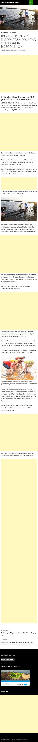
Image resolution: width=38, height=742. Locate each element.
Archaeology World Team (17, 50)
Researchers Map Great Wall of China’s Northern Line (17, 641)
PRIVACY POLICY (5, 739)
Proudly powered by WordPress (20, 739)
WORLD (14, 32)
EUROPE (3, 32)
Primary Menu (35, 2)
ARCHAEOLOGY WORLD (11, 2)
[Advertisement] (19, 73)
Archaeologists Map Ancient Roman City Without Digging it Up (19, 633)
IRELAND (8, 32)
